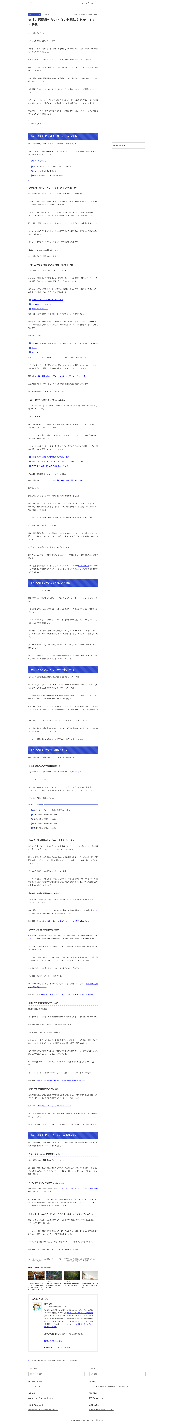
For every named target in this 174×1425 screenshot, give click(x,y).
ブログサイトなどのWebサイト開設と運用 (47, 300)
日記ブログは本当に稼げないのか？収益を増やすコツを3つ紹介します (58, 461)
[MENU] (31, 3)
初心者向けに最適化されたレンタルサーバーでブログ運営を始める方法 (63, 921)
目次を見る (37, 123)
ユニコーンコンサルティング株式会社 (80, 1313)
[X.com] (56, 1347)
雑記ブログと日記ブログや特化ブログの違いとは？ (51, 457)
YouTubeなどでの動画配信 (41, 304)
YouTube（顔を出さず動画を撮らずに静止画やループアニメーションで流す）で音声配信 (65, 343)
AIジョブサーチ (83, 566)
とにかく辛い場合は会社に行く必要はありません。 (65, 480)
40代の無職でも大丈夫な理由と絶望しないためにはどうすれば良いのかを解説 (66, 994)
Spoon (34, 348)
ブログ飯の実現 (39, 321)
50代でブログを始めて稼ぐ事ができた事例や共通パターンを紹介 (61, 1080)
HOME (32, 1360)
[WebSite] (48, 1347)
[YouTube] (66, 1347)
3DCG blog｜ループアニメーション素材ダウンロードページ (60, 376)
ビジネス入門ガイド (34, 14)
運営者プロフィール (96, 1398)
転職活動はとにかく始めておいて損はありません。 (65, 772)
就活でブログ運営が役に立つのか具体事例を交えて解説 (57, 1249)
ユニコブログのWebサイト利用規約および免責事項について (110, 1386)
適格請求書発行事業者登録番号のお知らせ (43, 1410)
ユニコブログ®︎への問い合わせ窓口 (101, 1410)
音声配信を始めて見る (40, 309)
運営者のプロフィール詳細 (53, 1341)
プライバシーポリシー (36, 1386)
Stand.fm (35, 352)
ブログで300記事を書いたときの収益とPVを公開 (50, 466)
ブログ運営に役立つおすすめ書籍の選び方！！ (54, 1106)
